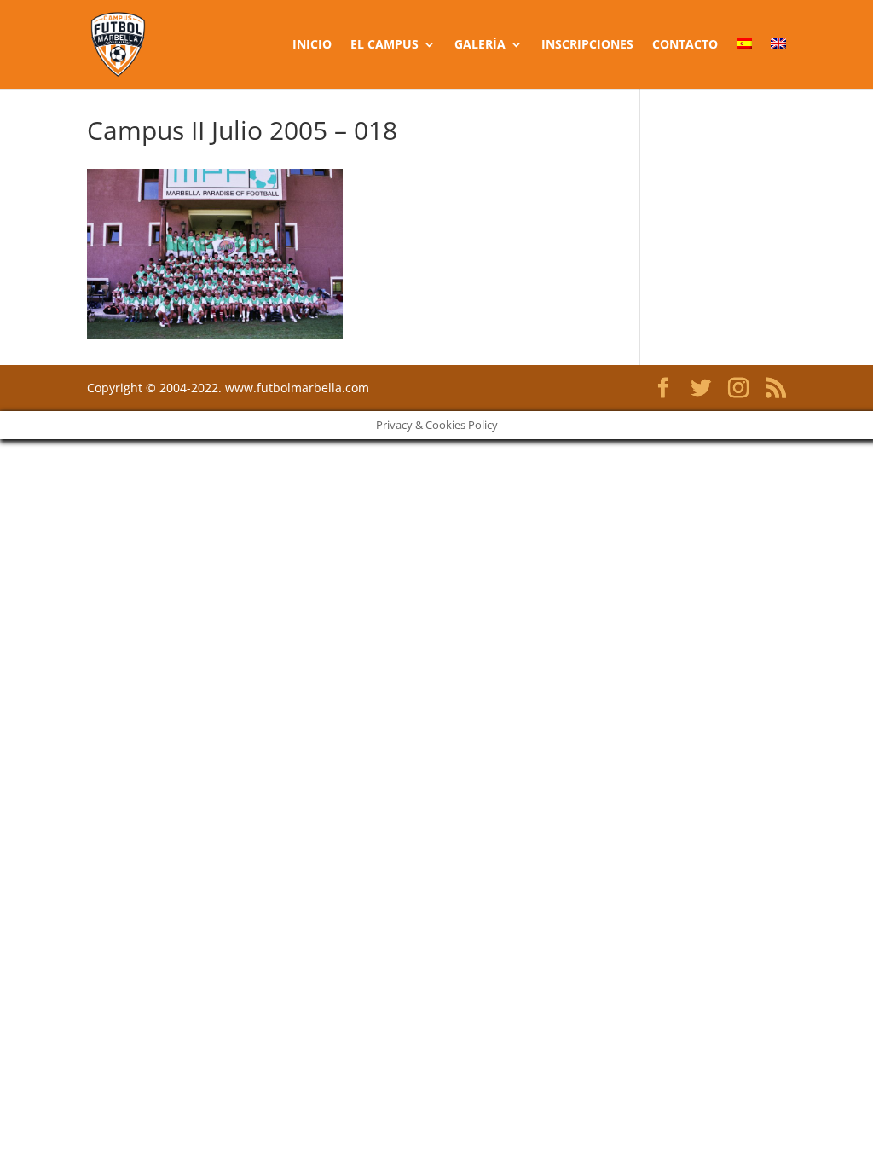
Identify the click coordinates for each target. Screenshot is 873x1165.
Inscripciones (587, 45)
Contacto (685, 45)
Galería (480, 45)
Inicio (312, 45)
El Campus (384, 45)
